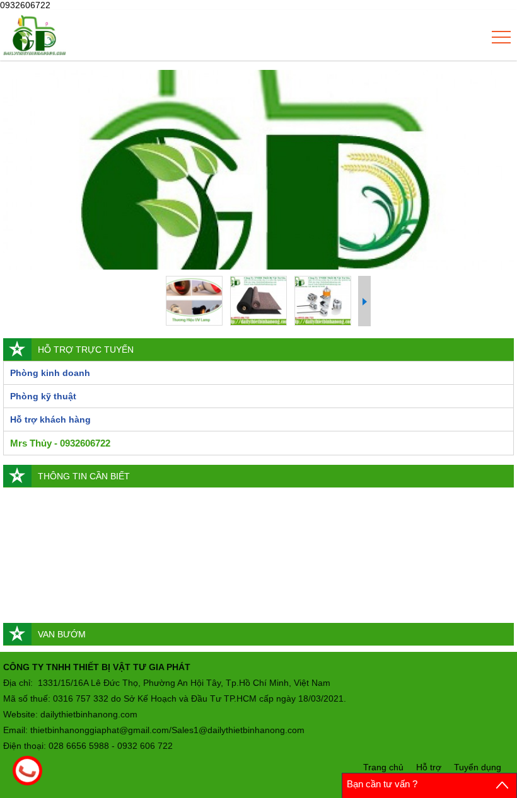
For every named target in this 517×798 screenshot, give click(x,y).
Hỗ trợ (428, 767)
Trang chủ (383, 767)
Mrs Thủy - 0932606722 (60, 443)
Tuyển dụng (477, 767)
